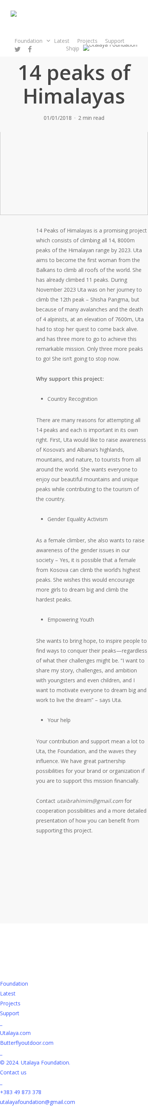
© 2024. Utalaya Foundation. (35, 1062)
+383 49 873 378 (20, 1092)
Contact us (13, 1072)
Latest (8, 993)
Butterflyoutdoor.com (27, 1042)
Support (9, 1013)
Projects (10, 1003)
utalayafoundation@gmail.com (37, 1101)
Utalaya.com (15, 1032)
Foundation (14, 983)
